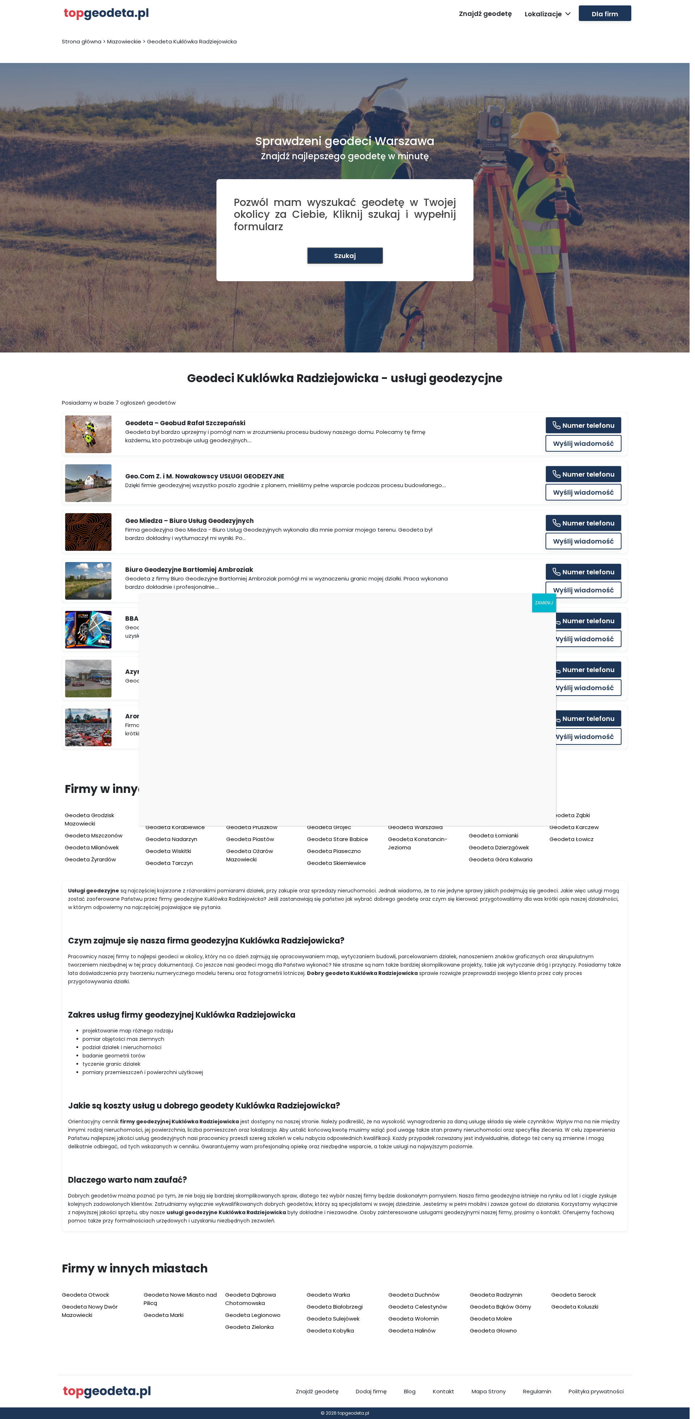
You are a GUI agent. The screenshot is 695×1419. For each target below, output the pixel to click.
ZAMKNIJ (544, 603)
